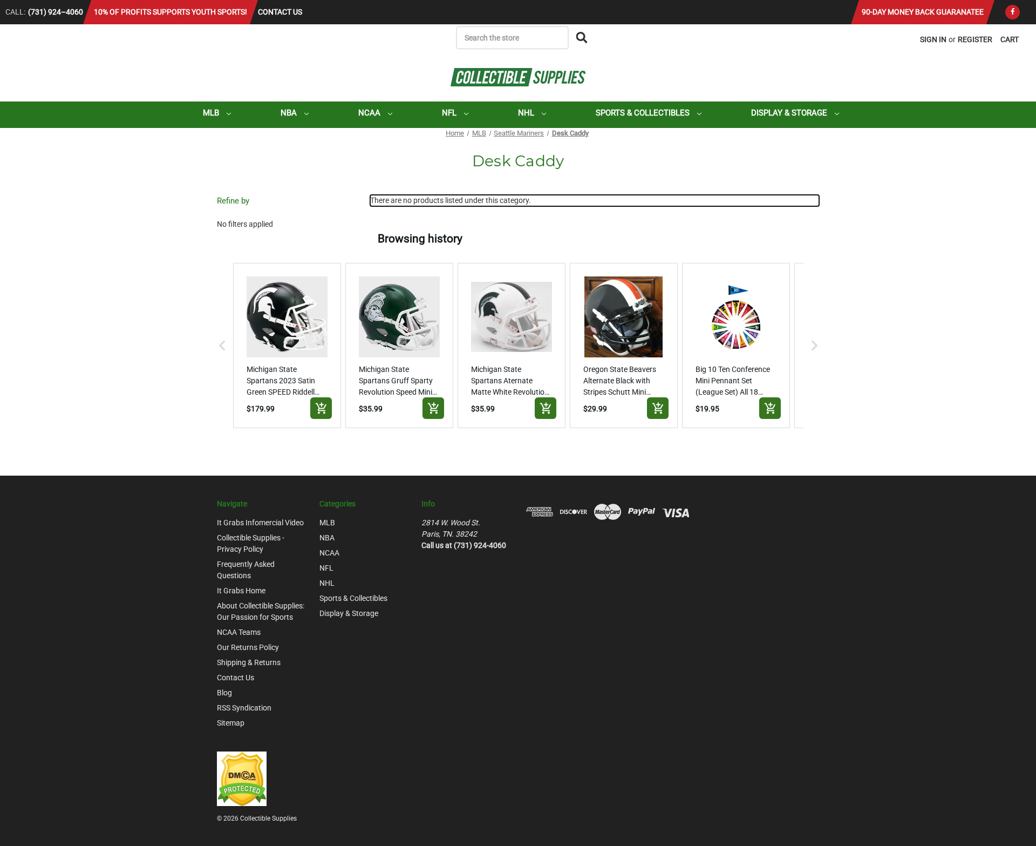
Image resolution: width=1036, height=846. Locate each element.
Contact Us (280, 12)
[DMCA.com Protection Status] (242, 778)
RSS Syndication (244, 707)
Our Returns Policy (248, 647)
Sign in (933, 39)
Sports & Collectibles (644, 113)
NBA (290, 113)
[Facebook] (1012, 12)
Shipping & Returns (249, 662)
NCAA (370, 113)
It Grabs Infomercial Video (260, 522)
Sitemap (230, 723)
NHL (527, 113)
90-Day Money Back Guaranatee (923, 12)
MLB (212, 113)
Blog (224, 692)
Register (975, 39)
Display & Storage (790, 113)
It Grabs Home (241, 590)
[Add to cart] (321, 408)
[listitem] (287, 345)
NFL (450, 113)
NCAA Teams (239, 632)
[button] (222, 345)
